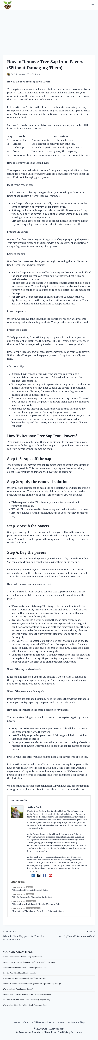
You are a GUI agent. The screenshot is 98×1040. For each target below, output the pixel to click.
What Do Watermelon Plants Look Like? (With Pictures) (24, 978)
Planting (29, 887)
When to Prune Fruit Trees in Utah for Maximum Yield (36, 904)
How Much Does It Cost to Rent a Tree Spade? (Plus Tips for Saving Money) (32, 984)
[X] (39, 875)
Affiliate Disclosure (43, 1022)
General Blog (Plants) (33, 908)
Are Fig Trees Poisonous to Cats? (77, 934)
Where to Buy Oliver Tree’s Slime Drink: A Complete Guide (25, 1005)
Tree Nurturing (34, 74)
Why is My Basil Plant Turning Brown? (18, 989)
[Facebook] (44, 875)
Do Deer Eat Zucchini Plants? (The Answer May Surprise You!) (26, 1000)
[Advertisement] (49, 29)
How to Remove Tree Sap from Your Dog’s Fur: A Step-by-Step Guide (29, 962)
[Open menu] (92, 5)
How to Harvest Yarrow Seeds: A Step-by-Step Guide (22, 957)
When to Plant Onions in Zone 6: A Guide (30, 890)
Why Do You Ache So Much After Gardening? (32, 897)
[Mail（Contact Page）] (33, 875)
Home (16, 1022)
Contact (61, 1022)
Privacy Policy (76, 1022)
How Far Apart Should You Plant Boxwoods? (19, 973)
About (26, 1022)
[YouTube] (50, 875)
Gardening (30, 894)
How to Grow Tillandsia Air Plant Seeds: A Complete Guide (38, 911)
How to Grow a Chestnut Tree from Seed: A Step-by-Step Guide (27, 994)
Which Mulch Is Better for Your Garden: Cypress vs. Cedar (25, 968)
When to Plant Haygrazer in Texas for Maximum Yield (23, 936)
